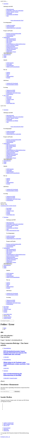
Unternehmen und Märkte (12, 14)
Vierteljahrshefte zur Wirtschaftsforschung (15, 44)
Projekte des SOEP (10, 91)
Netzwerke (8, 98)
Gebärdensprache (7, 316)
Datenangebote (9, 36)
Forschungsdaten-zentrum (12, 84)
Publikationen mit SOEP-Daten (13, 92)
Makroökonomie (10, 9)
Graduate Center (10, 99)
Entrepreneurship (10, 26)
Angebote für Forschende (12, 83)
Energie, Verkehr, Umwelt (12, 12)
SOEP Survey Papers (11, 51)
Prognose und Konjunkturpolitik (13, 33)
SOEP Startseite (10, 62)
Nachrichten (9, 64)
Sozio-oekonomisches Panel (17, 20)
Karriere (8, 100)
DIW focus (8, 42)
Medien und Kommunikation (13, 66)
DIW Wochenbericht (11, 38)
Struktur (8, 72)
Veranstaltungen (7, 54)
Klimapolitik (9, 13)
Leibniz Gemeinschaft (8, 422)
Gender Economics (10, 25)
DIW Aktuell (9, 41)
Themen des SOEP (10, 90)
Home (4, 328)
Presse (4, 55)
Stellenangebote (10, 76)
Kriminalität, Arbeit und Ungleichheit (14, 10)
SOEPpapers (9, 50)
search (2, 1)
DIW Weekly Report (11, 40)
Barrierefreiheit (6, 428)
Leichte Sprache (7, 318)
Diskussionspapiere (10, 46)
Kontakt (8, 77)
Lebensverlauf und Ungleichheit (13, 28)
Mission (8, 73)
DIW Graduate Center (8, 424)
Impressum (5, 429)
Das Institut (9, 96)
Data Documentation (11, 49)
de (6, 204)
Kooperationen (9, 94)
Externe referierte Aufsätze (12, 45)
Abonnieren (17, 391)
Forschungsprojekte (10, 34)
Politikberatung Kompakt (12, 47)
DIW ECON (6, 425)
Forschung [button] (5, 3)
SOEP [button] (4, 57)
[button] (3, 1)
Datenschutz (6, 430)
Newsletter (3, 394)
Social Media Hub (10, 103)
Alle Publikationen (8, 53)
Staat (7, 15)
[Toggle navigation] (6, 1)
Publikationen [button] (6, 37)
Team (7, 75)
